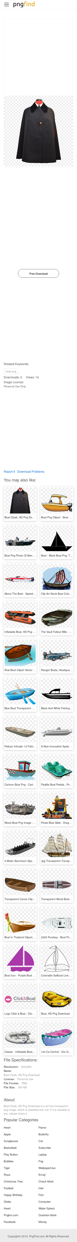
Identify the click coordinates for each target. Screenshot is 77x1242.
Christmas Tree (13, 1181)
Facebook (10, 1222)
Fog (40, 1161)
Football (8, 1188)
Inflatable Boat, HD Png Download (24, 632)
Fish (41, 1195)
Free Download (38, 273)
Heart (7, 1127)
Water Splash (46, 1208)
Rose (7, 1175)
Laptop (42, 1154)
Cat (40, 1141)
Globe (7, 1201)
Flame (42, 1127)
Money (42, 1222)
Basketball (10, 1148)
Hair (41, 1188)
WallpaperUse (47, 1168)
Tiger (7, 1168)
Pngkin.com (11, 1215)
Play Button (11, 1154)
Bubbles (9, 1161)
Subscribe (44, 1148)
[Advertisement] (38, 57)
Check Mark (46, 1181)
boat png (11, 371)
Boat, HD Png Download (55, 1013)
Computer (44, 1201)
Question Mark (47, 1215)
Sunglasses (11, 1141)
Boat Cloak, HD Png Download (22, 517)
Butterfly (43, 1134)
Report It (9, 471)
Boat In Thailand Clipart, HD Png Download (30, 937)
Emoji (41, 1175)
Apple (7, 1134)
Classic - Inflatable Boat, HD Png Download (30, 1052)
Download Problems (30, 471)
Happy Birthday (13, 1195)
